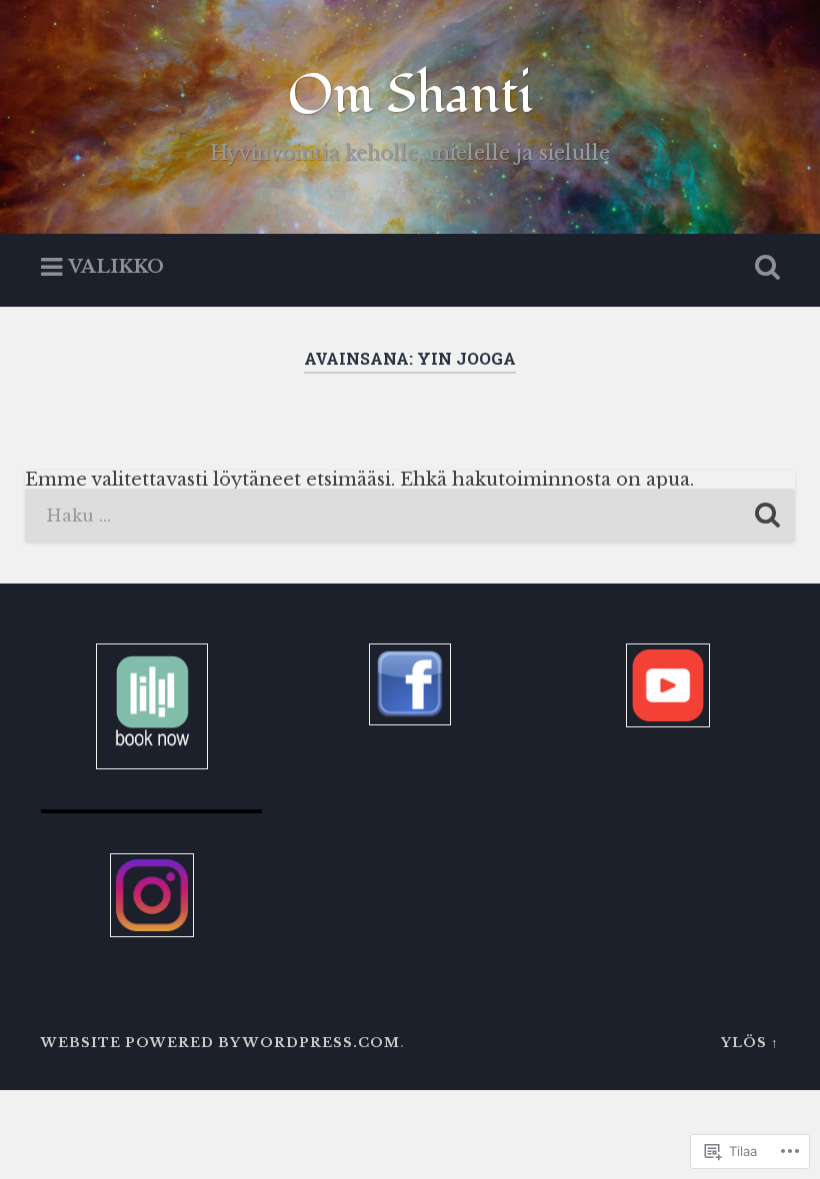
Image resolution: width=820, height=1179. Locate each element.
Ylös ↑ (750, 1042)
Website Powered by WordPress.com (220, 1042)
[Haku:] (410, 516)
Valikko (116, 268)
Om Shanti (410, 95)
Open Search (763, 268)
